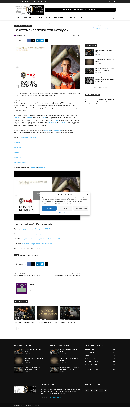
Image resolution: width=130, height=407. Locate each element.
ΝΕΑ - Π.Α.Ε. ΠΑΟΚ (27, 23)
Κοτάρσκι (22, 108)
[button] (87, 194)
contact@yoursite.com (55, 397)
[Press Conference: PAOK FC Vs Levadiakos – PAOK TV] (70, 313)
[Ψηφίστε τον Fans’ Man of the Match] (47, 313)
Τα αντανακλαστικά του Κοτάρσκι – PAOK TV (28, 275)
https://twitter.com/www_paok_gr (31, 234)
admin (20, 35)
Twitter (16, 152)
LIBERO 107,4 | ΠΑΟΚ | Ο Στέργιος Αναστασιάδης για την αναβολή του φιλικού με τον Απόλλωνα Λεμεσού (99, 102)
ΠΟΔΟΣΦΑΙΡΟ (28, 25)
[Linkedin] (38, 40)
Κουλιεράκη (18, 118)
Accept (49, 208)
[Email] (46, 40)
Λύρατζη (29, 118)
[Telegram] (42, 40)
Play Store (33, 167)
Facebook (17, 147)
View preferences (81, 208)
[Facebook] (104, 1)
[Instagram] (107, 1)
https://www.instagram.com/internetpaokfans (37, 244)
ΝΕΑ (20, 23)
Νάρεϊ (44, 118)
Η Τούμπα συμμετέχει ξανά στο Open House (66, 275)
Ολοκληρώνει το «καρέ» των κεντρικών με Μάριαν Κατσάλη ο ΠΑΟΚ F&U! (105, 79)
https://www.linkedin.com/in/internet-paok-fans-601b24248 (41, 239)
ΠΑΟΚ (28, 255)
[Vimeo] (112, 1)
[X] (109, 1)
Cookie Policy (63, 212)
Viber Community (20, 162)
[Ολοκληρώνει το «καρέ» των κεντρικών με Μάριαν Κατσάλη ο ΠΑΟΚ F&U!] (89, 80)
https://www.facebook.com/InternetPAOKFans (37, 229)
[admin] (15, 35)
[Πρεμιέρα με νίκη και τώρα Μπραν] (24, 313)
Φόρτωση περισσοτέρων (100, 87)
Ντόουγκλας (52, 123)
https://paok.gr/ (33, 287)
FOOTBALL (22, 255)
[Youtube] (115, 1)
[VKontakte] (105, 390)
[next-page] (18, 328)
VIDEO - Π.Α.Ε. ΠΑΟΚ (65, 319)
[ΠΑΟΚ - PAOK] (29, 10)
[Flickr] (96, 390)
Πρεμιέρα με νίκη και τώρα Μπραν (24, 322)
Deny (65, 208)
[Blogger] (87, 390)
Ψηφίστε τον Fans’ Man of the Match (47, 322)
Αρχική (16, 23)
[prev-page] (15, 328)
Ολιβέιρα (63, 123)
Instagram (17, 157)
